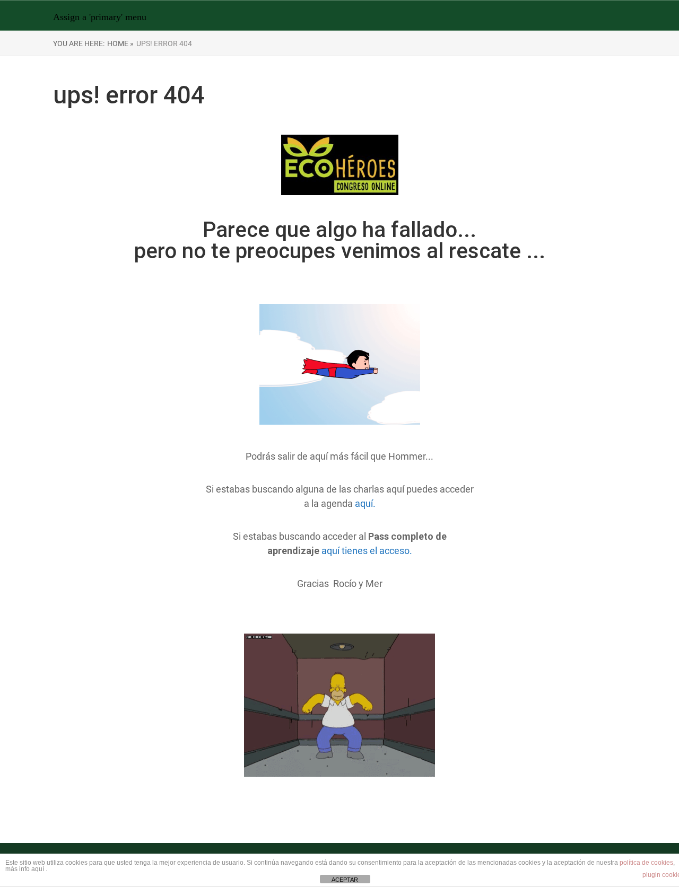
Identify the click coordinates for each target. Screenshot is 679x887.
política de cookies (646, 862)
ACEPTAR (345, 879)
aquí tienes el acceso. (366, 550)
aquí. (365, 503)
